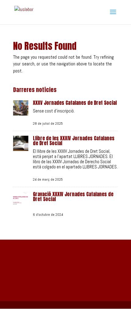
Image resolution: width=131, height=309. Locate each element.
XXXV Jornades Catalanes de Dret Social (75, 102)
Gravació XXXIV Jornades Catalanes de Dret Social (73, 196)
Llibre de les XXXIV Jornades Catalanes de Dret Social (74, 140)
